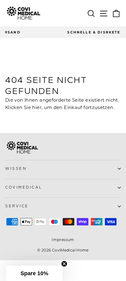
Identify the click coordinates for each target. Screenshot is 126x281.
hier (36, 107)
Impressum (63, 239)
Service (17, 206)
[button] (34, 273)
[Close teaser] (64, 264)
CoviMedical (24, 187)
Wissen (16, 168)
